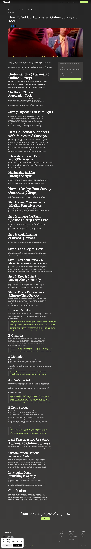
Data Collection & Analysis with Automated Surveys (69, 67)
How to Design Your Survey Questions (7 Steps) (70, 69)
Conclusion (62, 75)
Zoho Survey (11, 410)
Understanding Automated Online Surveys (69, 63)
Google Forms (11, 383)
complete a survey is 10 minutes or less (33, 287)
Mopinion (10, 359)
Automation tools (12, 98)
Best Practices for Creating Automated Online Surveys (70, 73)
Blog (9, 9)
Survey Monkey (11, 313)
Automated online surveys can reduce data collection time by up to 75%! (28, 87)
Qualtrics (10, 338)
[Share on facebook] (13, 26)
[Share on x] (15, 26)
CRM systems (19, 162)
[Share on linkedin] (11, 26)
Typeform (22, 484)
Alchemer (38, 100)
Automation (14, 9)
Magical (31, 149)
